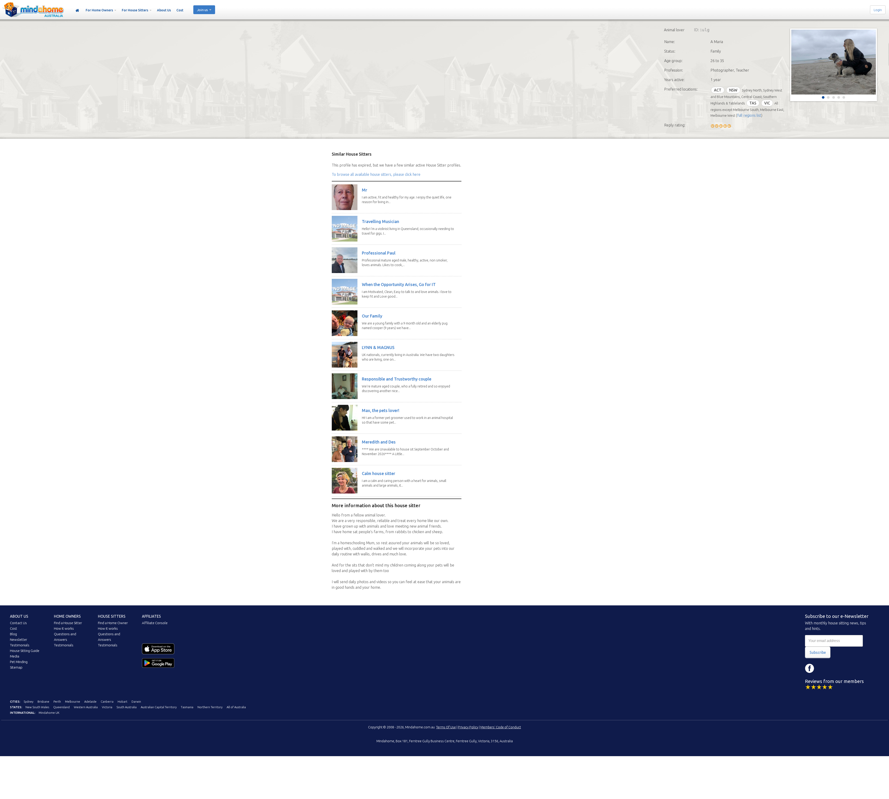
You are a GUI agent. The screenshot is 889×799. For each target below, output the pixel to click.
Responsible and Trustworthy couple (396, 379)
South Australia (126, 707)
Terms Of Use (446, 727)
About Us (164, 10)
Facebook (809, 668)
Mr (364, 190)
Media (14, 656)
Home (77, 10)
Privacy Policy (468, 727)
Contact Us (18, 623)
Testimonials (19, 645)
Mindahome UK (49, 712)
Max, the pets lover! (380, 410)
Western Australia (86, 707)
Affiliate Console (155, 623)
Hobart (122, 701)
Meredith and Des (379, 442)
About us (19, 616)
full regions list (749, 115)
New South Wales (37, 707)
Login (878, 10)
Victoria (107, 707)
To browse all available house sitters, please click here (376, 174)
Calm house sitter (378, 473)
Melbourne (72, 701)
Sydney (28, 701)
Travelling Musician (380, 221)
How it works (64, 628)
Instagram (823, 668)
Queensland (61, 707)
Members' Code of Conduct (500, 727)
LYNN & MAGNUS (378, 347)
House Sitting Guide (24, 651)
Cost (179, 10)
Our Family (372, 316)
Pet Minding (19, 662)
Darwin (136, 701)
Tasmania (187, 707)
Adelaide (90, 701)
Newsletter (18, 640)
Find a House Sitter (68, 623)
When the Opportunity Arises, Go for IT (399, 284)
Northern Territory (209, 707)
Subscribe (818, 652)
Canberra (107, 701)
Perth (57, 701)
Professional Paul (378, 253)
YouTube (837, 668)
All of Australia (236, 707)
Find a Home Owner (113, 623)
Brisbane (43, 701)
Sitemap (16, 667)
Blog (13, 634)
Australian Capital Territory (159, 707)
